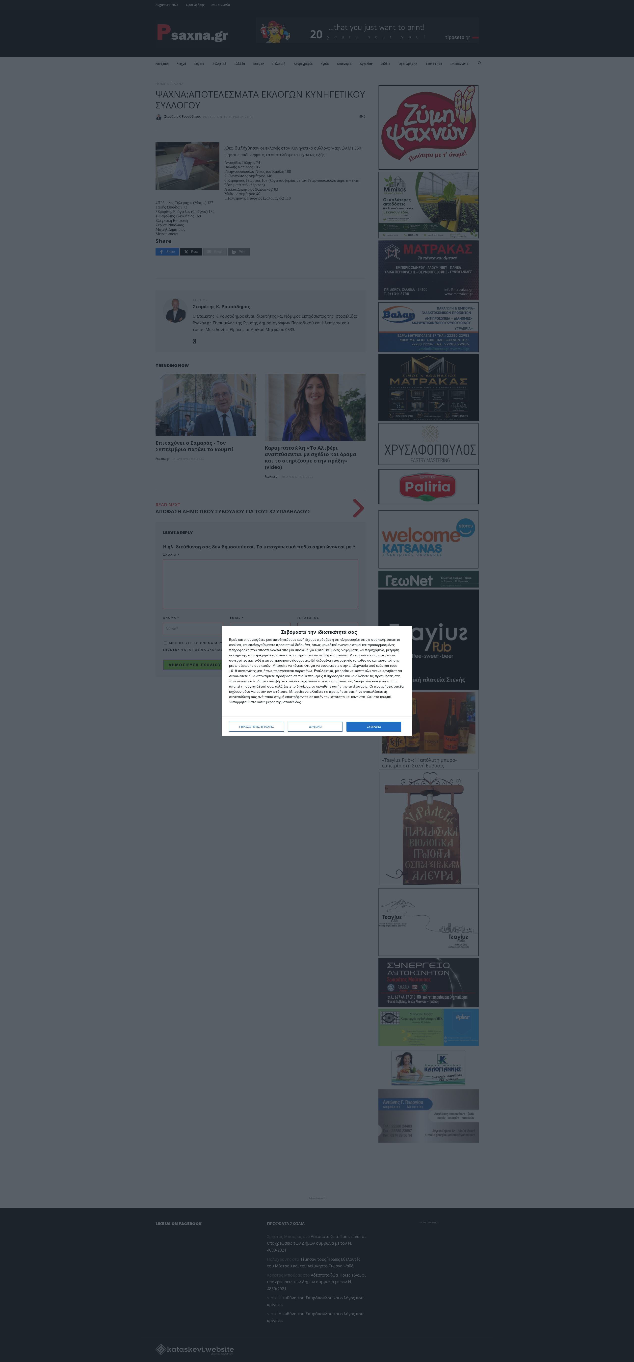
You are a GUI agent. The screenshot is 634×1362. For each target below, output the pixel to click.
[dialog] (317, 681)
